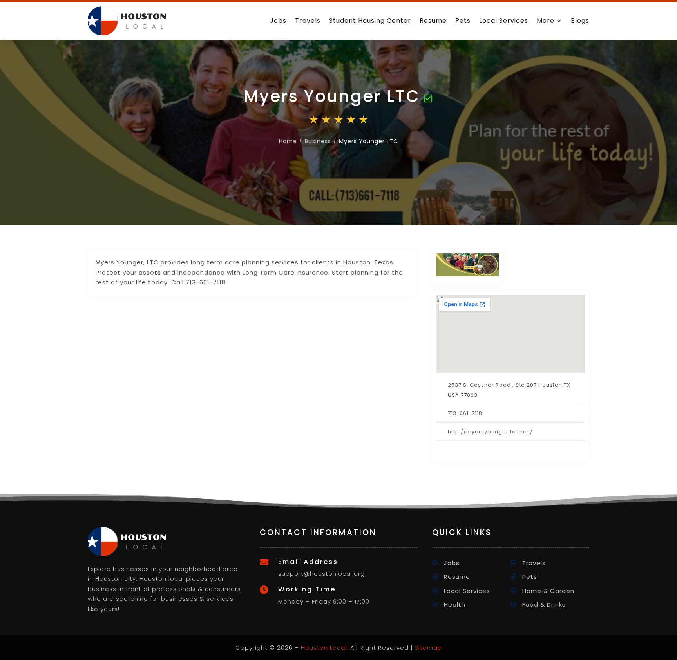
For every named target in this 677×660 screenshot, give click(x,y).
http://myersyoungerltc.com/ (490, 431)
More (545, 20)
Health (454, 604)
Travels (307, 20)
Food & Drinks (544, 604)
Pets (463, 20)
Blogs (580, 20)
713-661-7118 (465, 413)
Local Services (503, 20)
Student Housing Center (370, 20)
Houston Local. (324, 648)
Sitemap (428, 648)
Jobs (278, 20)
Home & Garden (548, 591)
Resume (433, 20)
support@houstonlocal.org (321, 573)
